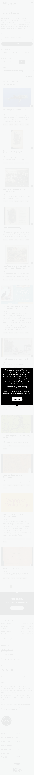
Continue (17, 399)
